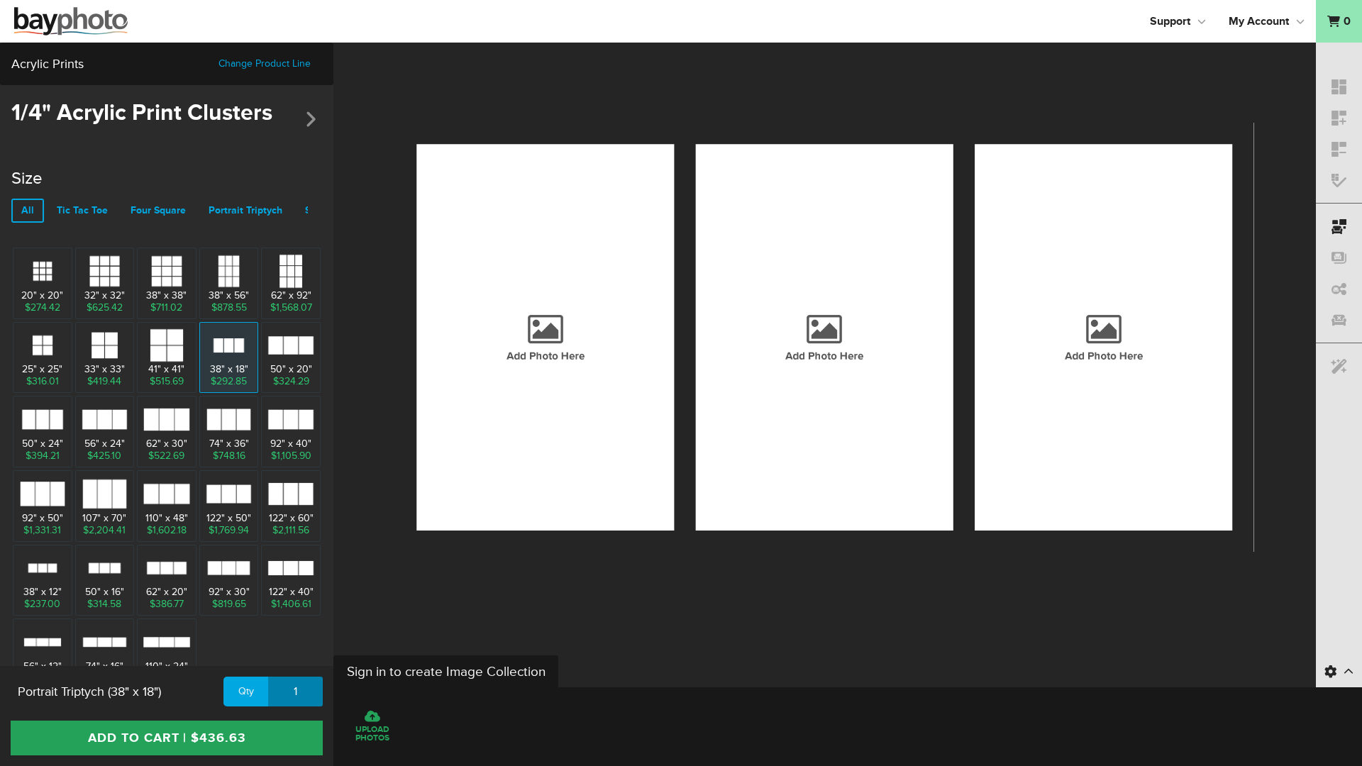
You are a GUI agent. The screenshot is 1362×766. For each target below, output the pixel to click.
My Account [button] (1259, 21)
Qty (246, 691)
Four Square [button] (158, 210)
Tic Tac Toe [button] (82, 210)
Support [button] (1170, 21)
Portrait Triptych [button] (245, 210)
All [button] (27, 210)
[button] (1339, 21)
